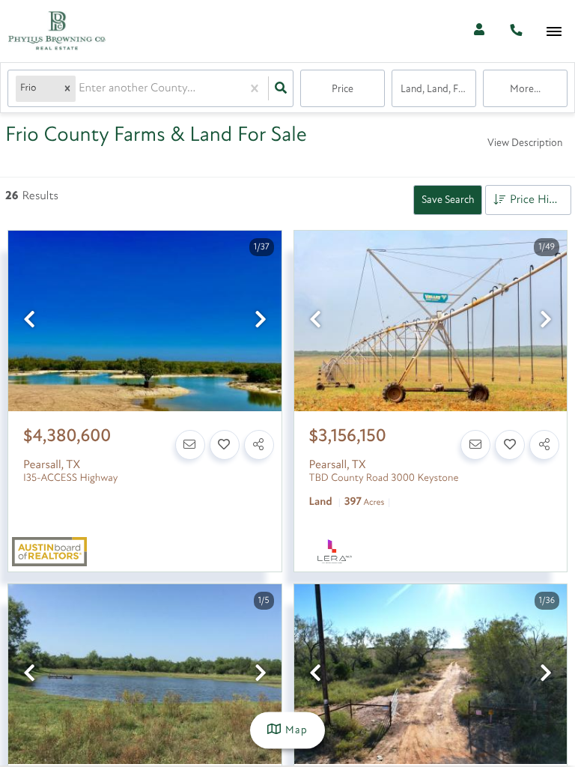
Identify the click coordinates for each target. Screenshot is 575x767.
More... (525, 89)
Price (342, 89)
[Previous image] (29, 321)
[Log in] (479, 31)
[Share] (259, 445)
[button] (67, 89)
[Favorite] (225, 445)
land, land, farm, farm (438, 89)
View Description (524, 143)
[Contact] (190, 445)
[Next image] (261, 321)
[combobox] (80, 89)
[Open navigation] (554, 32)
